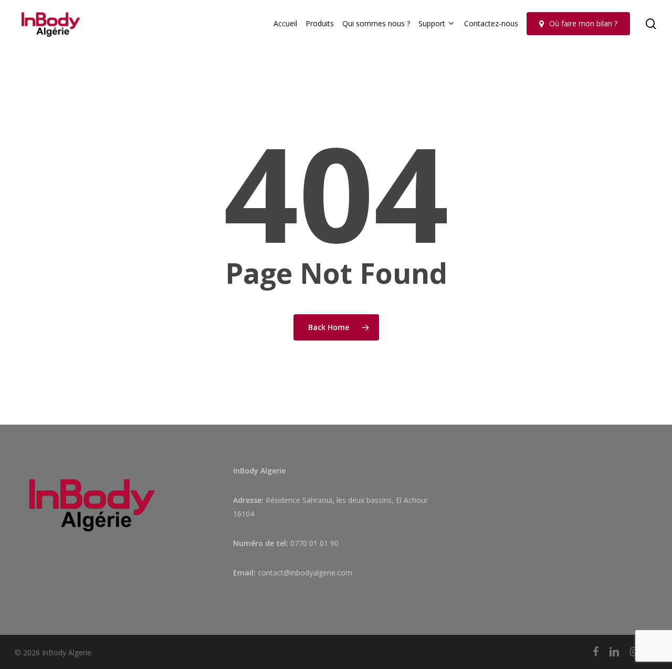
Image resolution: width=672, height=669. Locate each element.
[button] (652, 5)
